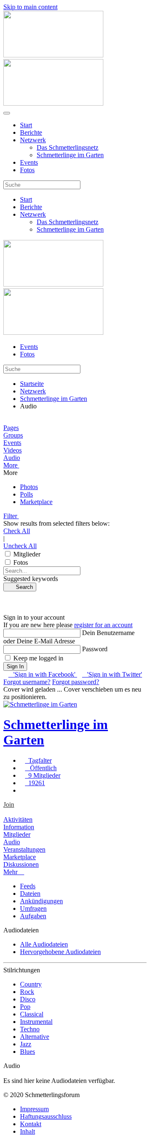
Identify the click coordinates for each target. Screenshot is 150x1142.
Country (31, 984)
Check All (16, 530)
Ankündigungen (41, 901)
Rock (27, 991)
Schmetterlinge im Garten (70, 154)
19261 (35, 782)
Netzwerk (33, 139)
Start (26, 125)
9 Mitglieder (42, 775)
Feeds (27, 886)
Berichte (31, 132)
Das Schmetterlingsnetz (67, 147)
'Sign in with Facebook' (42, 674)
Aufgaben (33, 916)
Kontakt (30, 1123)
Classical (31, 1014)
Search (22, 587)
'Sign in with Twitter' (112, 674)
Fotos (27, 169)
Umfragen (33, 908)
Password (95, 649)
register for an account (103, 624)
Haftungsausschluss (46, 1116)
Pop (25, 1006)
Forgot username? (26, 681)
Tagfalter (38, 760)
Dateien (30, 893)
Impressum (34, 1108)
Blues (27, 1051)
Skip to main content (30, 6)
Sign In (15, 666)
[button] (75, 465)
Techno (30, 1029)
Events (29, 162)
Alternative (34, 1036)
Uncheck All (20, 545)
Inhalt (27, 1131)
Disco (27, 999)
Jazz (25, 1044)
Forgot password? (75, 681)
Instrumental (36, 1021)
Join (8, 804)
